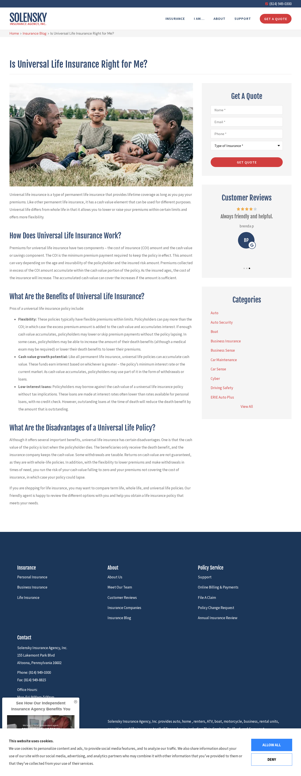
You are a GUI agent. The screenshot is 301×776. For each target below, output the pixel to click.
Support (242, 18)
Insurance (175, 18)
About (220, 18)
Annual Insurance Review (217, 617)
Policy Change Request (216, 607)
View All (247, 406)
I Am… (199, 18)
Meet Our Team (120, 587)
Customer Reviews (122, 597)
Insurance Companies (124, 607)
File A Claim (207, 597)
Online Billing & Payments (218, 587)
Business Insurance (32, 587)
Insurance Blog (34, 33)
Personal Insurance (32, 577)
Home (14, 33)
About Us (115, 577)
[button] (244, 268)
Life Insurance (28, 597)
